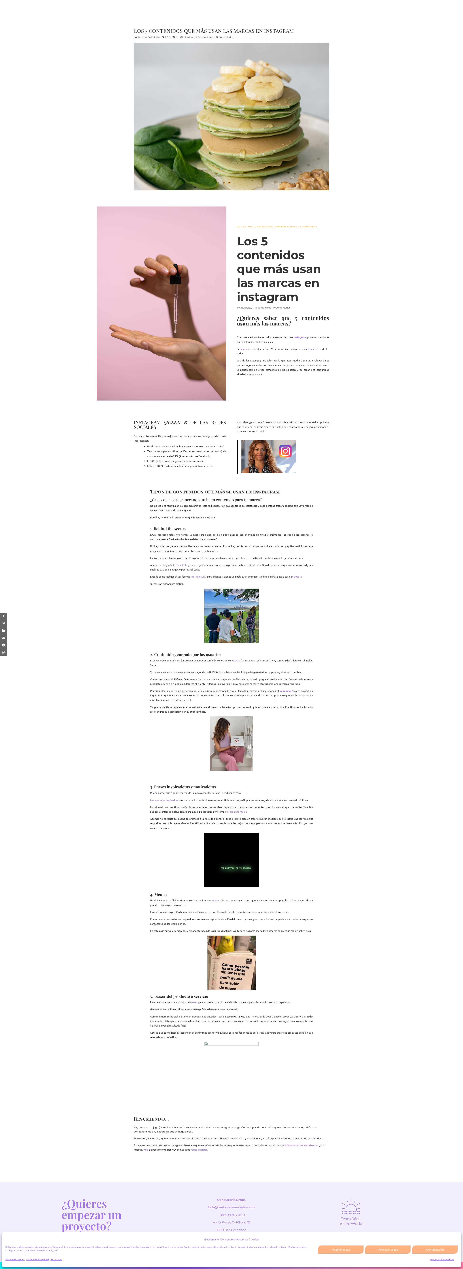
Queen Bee (315, 348)
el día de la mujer (236, 811)
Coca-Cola (181, 565)
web (145, 1149)
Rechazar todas (388, 1249)
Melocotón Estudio (149, 37)
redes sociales (199, 1149)
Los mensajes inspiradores (165, 800)
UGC (237, 660)
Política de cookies (15, 1259)
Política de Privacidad (37, 1259)
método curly (198, 576)
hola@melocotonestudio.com (231, 1207)
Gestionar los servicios (442, 1259)
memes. (216, 900)
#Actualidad (187, 37)
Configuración (435, 1249)
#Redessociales (205, 37)
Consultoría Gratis (231, 1200)
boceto (298, 576)
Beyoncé (245, 348)
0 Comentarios (224, 37)
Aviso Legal (56, 1259)
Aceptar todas (341, 1249)
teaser (193, 1002)
